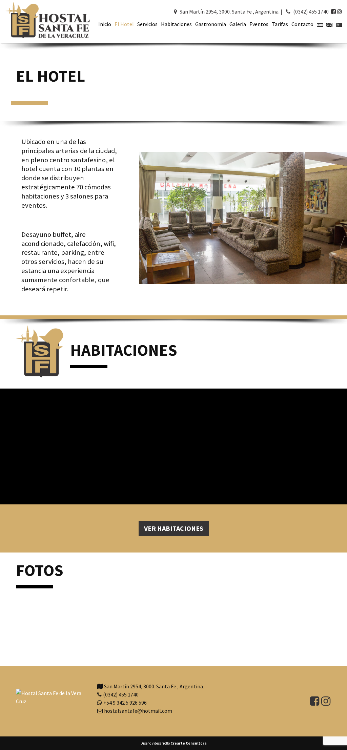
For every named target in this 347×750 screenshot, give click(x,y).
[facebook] (333, 11)
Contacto (302, 24)
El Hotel (124, 24)
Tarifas (280, 24)
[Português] (337, 24)
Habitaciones (176, 24)
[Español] (318, 24)
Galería (237, 24)
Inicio (104, 24)
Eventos (258, 24)
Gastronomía (210, 24)
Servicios (147, 24)
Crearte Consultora (188, 743)
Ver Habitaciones (173, 528)
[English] (328, 24)
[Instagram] (339, 11)
